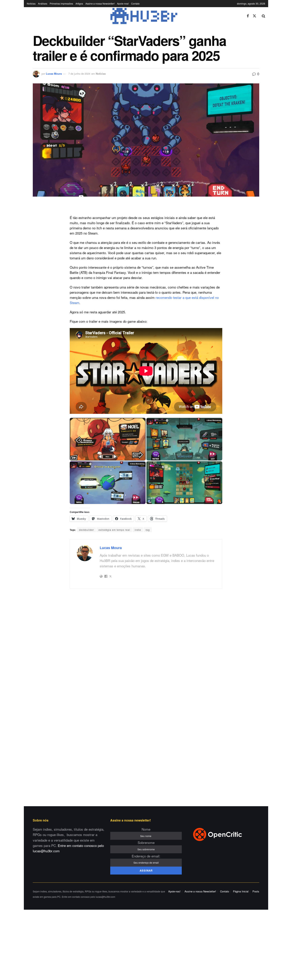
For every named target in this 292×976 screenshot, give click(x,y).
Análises (42, 3)
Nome (146, 829)
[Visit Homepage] (134, 16)
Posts (255, 891)
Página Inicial (240, 891)
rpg (148, 529)
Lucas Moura (54, 73)
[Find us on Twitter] (254, 16)
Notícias (31, 3)
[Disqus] (146, 644)
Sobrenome (146, 842)
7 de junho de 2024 (79, 73)
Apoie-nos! (123, 3)
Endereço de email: (146, 855)
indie (138, 529)
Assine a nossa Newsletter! (100, 3)
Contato (135, 3)
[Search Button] (263, 16)
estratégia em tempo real (114, 529)
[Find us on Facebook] (248, 16)
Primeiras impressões (61, 3)
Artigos (79, 3)
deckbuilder (86, 529)
